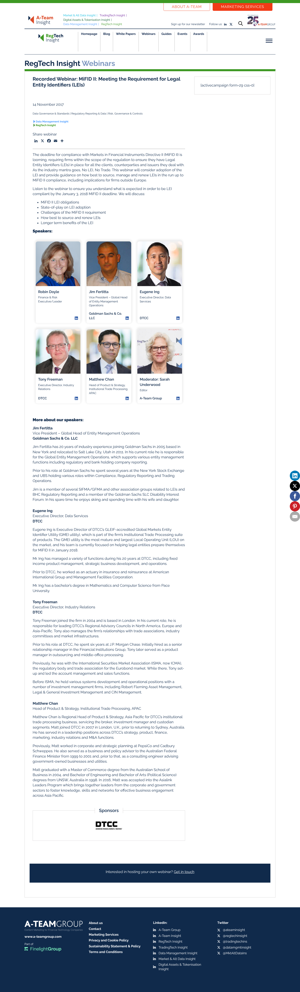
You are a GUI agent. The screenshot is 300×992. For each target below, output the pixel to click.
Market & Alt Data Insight (79, 15)
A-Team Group (169, 930)
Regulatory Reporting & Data (88, 113)
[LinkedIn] (295, 476)
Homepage (89, 34)
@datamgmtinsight (237, 947)
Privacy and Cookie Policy (109, 940)
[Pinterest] (295, 506)
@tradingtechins (235, 941)
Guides (166, 34)
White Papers (126, 34)
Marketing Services (242, 7)
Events (182, 34)
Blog (106, 34)
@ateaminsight (234, 930)
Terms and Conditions (106, 952)
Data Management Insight (80, 24)
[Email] (295, 516)
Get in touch (184, 872)
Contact (95, 929)
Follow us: (215, 24)
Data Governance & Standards (51, 113)
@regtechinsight (235, 936)
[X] (295, 486)
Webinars (149, 34)
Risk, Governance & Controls (125, 113)
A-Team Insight (170, 936)
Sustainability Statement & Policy (115, 946)
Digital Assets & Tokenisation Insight (86, 20)
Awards (198, 34)
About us (96, 923)
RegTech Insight (111, 24)
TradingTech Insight (112, 15)
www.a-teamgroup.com (42, 937)
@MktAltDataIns (235, 953)
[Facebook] (295, 496)
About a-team (187, 7)
